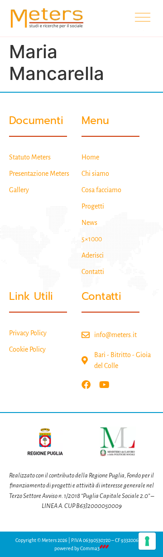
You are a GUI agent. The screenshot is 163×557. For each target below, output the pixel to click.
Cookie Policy (27, 349)
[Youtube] (104, 384)
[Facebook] (86, 384)
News (89, 222)
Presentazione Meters (39, 173)
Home (90, 157)
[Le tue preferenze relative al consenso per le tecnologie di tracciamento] (147, 541)
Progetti (93, 206)
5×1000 (92, 239)
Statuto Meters (30, 157)
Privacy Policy (28, 333)
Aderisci (93, 255)
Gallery (19, 190)
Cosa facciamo (101, 190)
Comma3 (90, 548)
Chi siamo (95, 173)
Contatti (93, 271)
